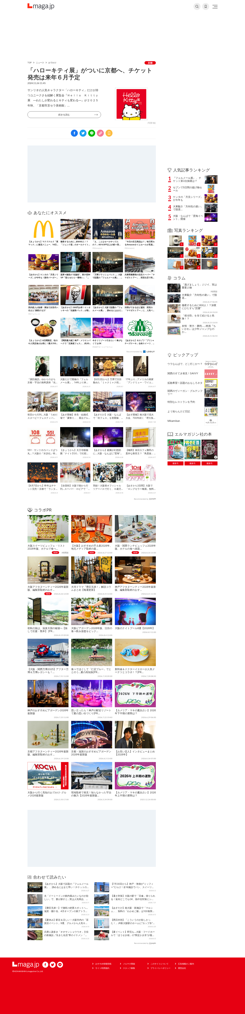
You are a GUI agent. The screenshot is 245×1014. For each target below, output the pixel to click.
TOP (30, 62)
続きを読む (64, 114)
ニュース (40, 62)
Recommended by (134, 351)
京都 (150, 62)
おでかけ (52, 62)
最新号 (175, 463)
